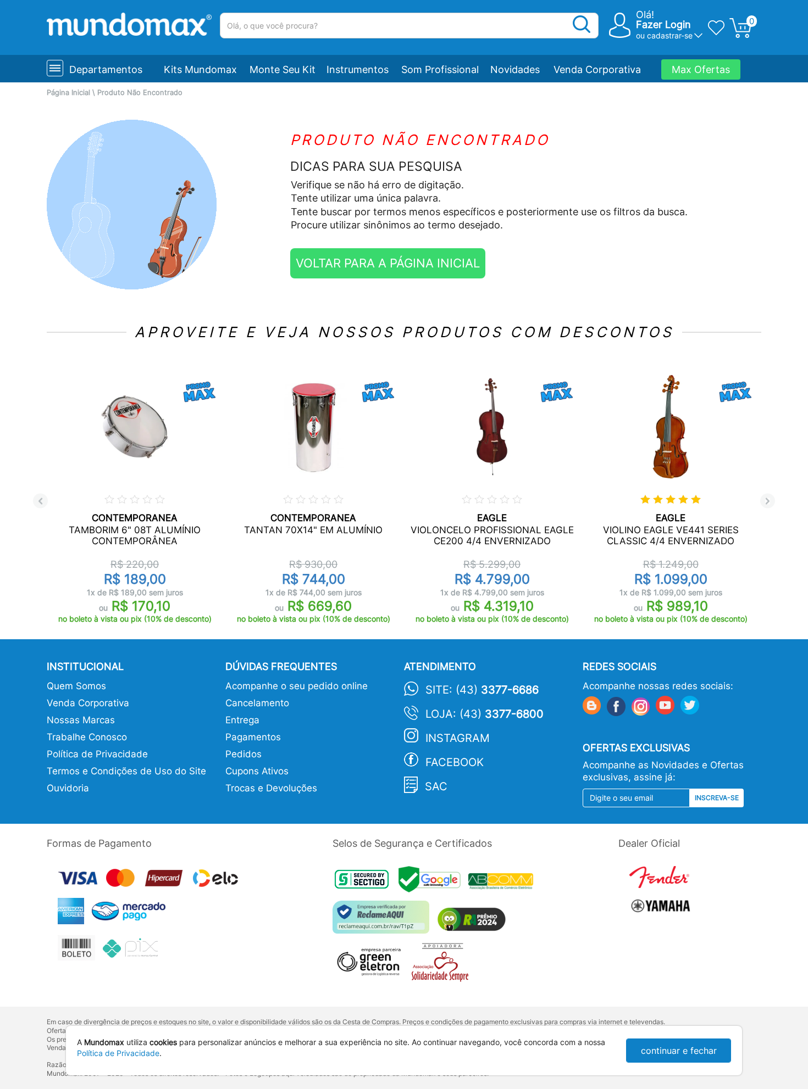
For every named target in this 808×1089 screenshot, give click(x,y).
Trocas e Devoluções (271, 788)
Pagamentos (253, 736)
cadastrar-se (670, 35)
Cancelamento (257, 702)
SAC (436, 786)
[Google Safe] (433, 882)
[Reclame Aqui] (384, 921)
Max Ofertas (701, 69)
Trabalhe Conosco (87, 736)
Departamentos (105, 69)
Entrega (242, 719)
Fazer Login (663, 24)
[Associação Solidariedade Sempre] (443, 965)
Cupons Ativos (257, 771)
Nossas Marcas (81, 719)
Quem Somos (76, 685)
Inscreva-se (717, 798)
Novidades (515, 69)
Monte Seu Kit (283, 69)
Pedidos (243, 754)
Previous (40, 501)
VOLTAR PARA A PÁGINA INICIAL (388, 263)
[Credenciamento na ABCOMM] (503, 882)
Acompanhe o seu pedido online (296, 685)
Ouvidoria (68, 788)
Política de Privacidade (97, 754)
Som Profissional (440, 69)
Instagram (457, 738)
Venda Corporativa (597, 69)
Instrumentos (357, 69)
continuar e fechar (679, 1050)
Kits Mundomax (200, 69)
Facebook (454, 762)
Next (767, 501)
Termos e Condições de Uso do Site (126, 771)
